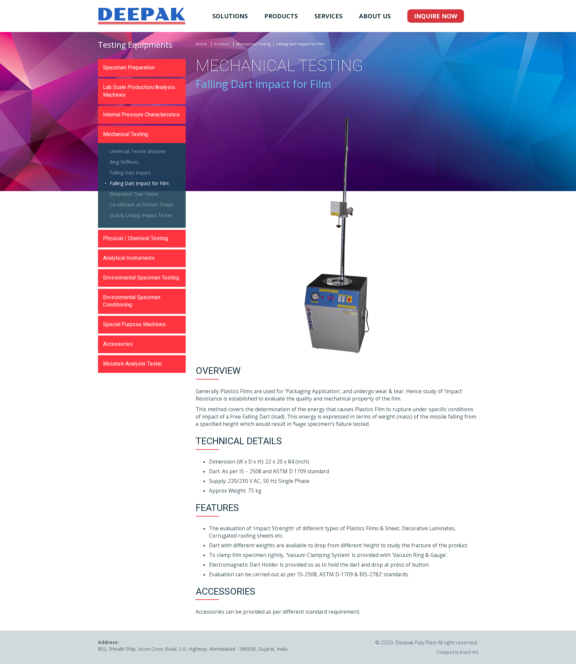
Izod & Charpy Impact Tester (141, 215)
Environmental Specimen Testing (141, 277)
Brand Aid (469, 652)
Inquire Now (435, 16)
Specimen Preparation (129, 67)
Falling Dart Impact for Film (139, 183)
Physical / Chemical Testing (135, 238)
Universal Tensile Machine (138, 151)
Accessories (118, 344)
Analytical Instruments (129, 258)
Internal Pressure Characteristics (141, 114)
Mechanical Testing (253, 43)
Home (201, 43)
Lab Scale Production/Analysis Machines (139, 91)
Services (328, 16)
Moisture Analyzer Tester (132, 364)
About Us (375, 16)
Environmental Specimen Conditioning (131, 301)
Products (281, 16)
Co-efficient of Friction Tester (141, 204)
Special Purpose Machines (134, 324)
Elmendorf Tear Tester (134, 194)
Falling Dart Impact (130, 172)
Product (221, 43)
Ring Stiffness (124, 162)
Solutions (230, 16)
